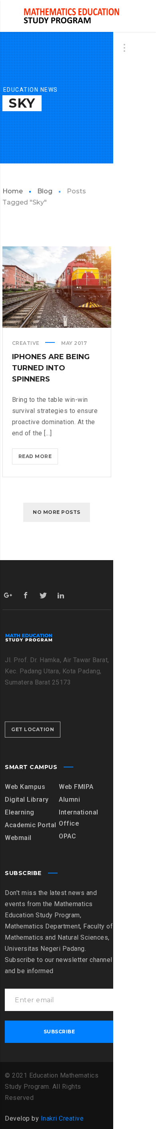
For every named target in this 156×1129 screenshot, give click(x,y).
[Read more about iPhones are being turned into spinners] (56, 287)
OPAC (67, 836)
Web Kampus (25, 787)
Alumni (69, 799)
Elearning (19, 812)
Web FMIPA (76, 787)
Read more (37, 458)
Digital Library (27, 799)
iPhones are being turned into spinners (51, 368)
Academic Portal (30, 825)
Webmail (18, 838)
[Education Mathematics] (72, 16)
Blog (44, 191)
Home (12, 191)
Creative (26, 343)
